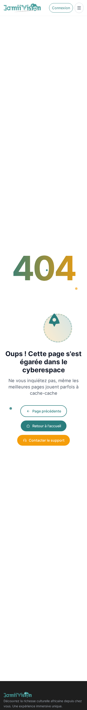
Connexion (61, 8)
